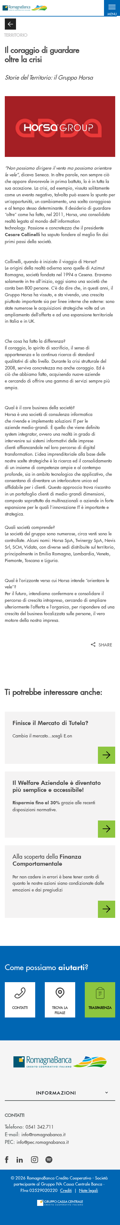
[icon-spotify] (48, 1159)
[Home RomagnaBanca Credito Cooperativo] (25, 8)
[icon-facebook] (7, 1159)
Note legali (88, 1190)
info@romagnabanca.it (43, 1134)
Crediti (66, 1190)
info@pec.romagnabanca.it (42, 1142)
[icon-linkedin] (19, 1159)
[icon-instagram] (34, 1159)
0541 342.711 (40, 1126)
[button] (112, 8)
